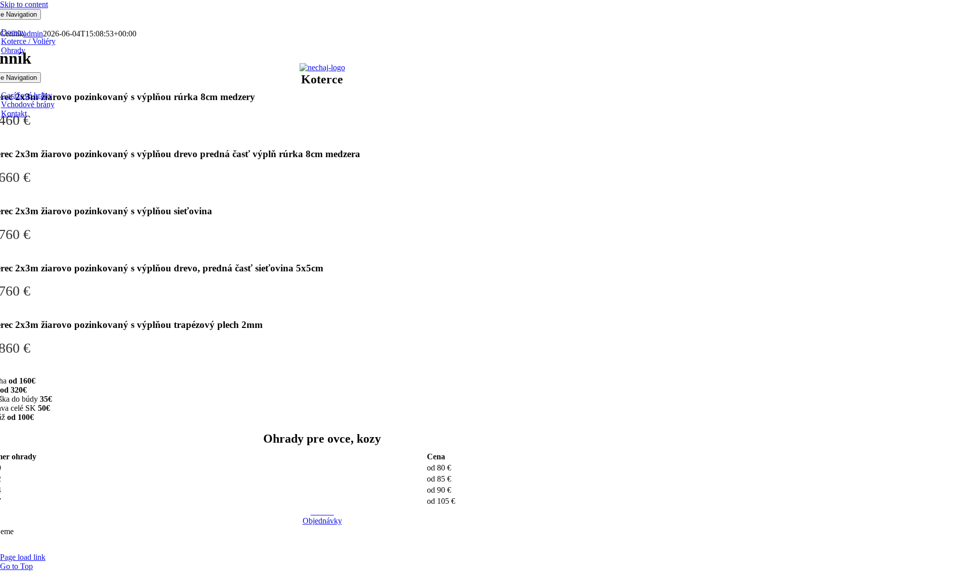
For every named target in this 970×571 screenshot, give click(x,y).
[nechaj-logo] (322, 67)
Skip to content (24, 4)
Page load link (22, 557)
